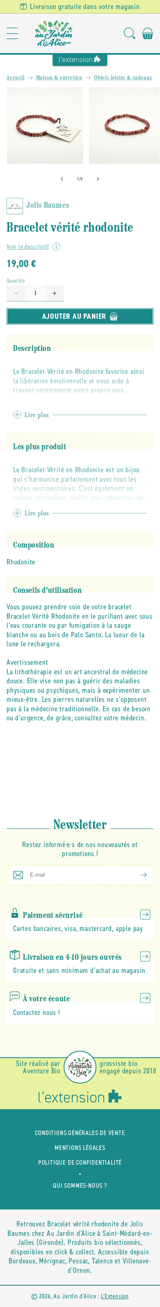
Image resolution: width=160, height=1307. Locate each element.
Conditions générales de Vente (80, 1132)
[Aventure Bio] (80, 1067)
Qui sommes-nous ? (80, 1185)
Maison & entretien (59, 78)
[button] (12, 33)
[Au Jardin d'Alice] (54, 33)
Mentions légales (80, 1147)
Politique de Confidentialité (80, 1162)
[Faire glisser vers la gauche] (62, 179)
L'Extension (115, 1296)
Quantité (16, 281)
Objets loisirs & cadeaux (123, 78)
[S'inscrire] (137, 875)
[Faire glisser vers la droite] (98, 179)
